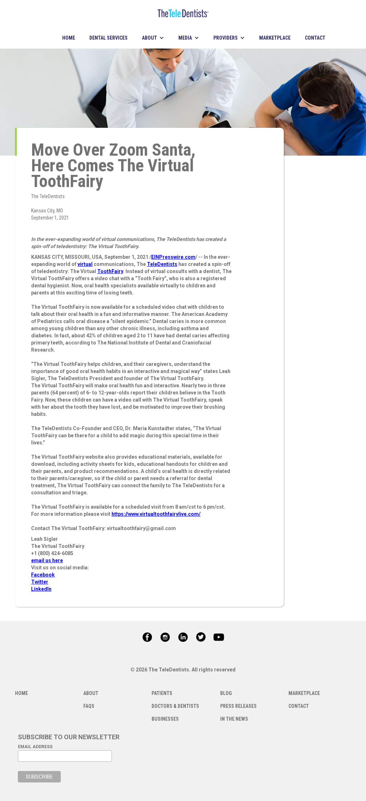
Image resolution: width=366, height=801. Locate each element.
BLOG (226, 693)
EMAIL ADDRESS (35, 746)
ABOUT (90, 693)
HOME (68, 38)
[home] (183, 13)
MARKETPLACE (275, 38)
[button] (153, 38)
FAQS (88, 706)
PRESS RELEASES (238, 706)
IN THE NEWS (234, 719)
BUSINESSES (165, 719)
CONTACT (315, 38)
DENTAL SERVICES (108, 38)
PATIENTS (162, 693)
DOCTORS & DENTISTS (175, 706)
